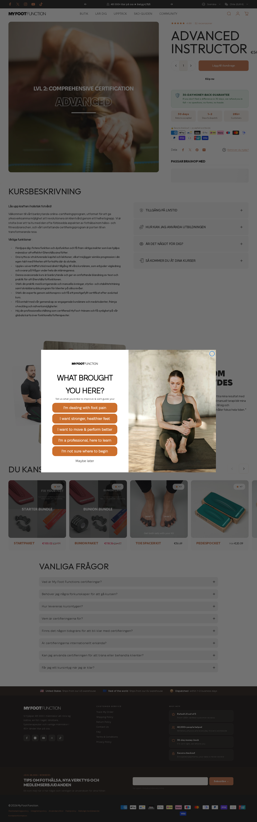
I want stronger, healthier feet (85, 418)
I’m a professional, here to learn (84, 440)
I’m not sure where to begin (85, 451)
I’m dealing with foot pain (84, 408)
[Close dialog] (212, 353)
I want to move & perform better (85, 429)
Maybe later (85, 460)
